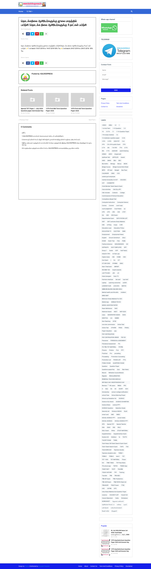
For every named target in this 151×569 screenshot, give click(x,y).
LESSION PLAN (106, 286)
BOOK (125, 164)
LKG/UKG (116, 286)
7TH (120, 147)
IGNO (121, 263)
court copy (119, 205)
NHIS (124, 315)
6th (108, 147)
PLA (117, 350)
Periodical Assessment (109, 344)
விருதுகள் (114, 511)
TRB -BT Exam (106, 479)
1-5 (124, 128)
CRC (113, 212)
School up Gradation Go (109, 398)
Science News (106, 405)
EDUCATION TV (106, 231)
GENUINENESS (119, 244)
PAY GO (123, 337)
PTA (124, 360)
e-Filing (109, 225)
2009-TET (116, 141)
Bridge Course (106, 167)
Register (104, 376)
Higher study (106, 257)
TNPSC (115, 466)
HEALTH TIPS (106, 254)
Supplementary (106, 434)
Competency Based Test (109, 199)
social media (121, 418)
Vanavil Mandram (107, 498)
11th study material (108, 135)
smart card (105, 414)
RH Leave (112, 385)
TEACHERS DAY (106, 450)
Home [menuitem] (21, 11)
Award (123, 157)
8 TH (126, 147)
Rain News (125, 369)
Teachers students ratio (109, 453)
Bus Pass (124, 170)
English (104, 237)
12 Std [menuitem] (28, 11)
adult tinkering (124, 151)
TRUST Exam (115, 485)
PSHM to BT (117, 360)
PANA (120, 328)
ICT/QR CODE (106, 263)
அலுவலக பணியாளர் (118, 501)
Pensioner (105, 340)
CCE (118, 173)
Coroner (111, 205)
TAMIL (115, 440)
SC (115, 389)
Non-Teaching (106, 321)
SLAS (125, 411)
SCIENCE (121, 398)
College (122, 192)
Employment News (117, 234)
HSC (124, 257)
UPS (115, 488)
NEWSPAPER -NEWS (114, 315)
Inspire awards (116, 270)
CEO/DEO (123, 180)
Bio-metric (105, 164)
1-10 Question (117, 128)
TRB (111, 475)
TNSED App (123, 466)
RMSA (119, 385)
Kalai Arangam (106, 276)
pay (115, 331)
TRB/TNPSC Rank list (120, 482)
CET (103, 183)
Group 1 (104, 250)
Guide (111, 250)
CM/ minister (106, 192)
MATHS (124, 286)
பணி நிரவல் (105, 508)
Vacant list (124, 495)
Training (121, 472)
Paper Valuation (107, 331)
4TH (103, 144)
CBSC (113, 173)
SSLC (119, 427)
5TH (124, 144)
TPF (115, 472)
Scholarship (105, 392)
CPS (108, 212)
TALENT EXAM (106, 440)
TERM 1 (121, 453)
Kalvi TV (116, 276)
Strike (113, 430)
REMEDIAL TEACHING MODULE (111, 379)
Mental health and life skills (110, 292)
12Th (103, 141)
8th (103, 151)
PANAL (127, 328)
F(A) (118, 241)
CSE (118, 212)
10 (103, 131)
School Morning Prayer (118, 395)
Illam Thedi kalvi (107, 266)
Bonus (119, 164)
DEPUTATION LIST (122, 218)
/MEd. (110, 125)
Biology (113, 164)
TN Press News (120, 463)
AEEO (110, 154)
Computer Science (122, 202)
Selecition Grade (120, 408)
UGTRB (109, 488)
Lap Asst (125, 279)
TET (123, 456)
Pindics (111, 350)
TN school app (106, 466)
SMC (112, 414)
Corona (104, 205)
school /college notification (120, 392)
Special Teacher (121, 424)
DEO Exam (114, 215)
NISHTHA (105, 318)
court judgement (107, 209)
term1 (118, 456)
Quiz (118, 369)
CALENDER (105, 173)
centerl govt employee (108, 176)
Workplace (124, 498)
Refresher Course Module (116, 373)
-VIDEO (104, 125)
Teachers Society (119, 450)
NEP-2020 (123, 311)
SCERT (121, 389)
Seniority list (105, 411)
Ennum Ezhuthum (114, 237)
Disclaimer (119, 106)
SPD (103, 424)
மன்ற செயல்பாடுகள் (116, 508)
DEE (107, 215)
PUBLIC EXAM (106, 363)
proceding (117, 353)
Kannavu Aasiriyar (107, 279)
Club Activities (106, 189)
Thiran (124, 459)
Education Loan (106, 228)
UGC (103, 488)
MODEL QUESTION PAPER (109, 305)
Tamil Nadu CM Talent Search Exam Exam (114, 443)
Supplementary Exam (120, 434)
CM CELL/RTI (117, 189)
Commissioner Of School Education (112, 196)
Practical (104, 353)
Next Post (92, 120)
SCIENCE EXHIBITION (122, 401)
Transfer (104, 475)
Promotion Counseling (118, 356)
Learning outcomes (114, 283)
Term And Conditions (122, 103)
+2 (115, 125)
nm (111, 318)
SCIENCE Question (107, 408)
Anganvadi (118, 154)
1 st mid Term (106, 128)
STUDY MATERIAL (122, 430)
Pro (111, 353)
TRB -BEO (117, 475)
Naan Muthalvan (107, 308)
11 (113, 131)
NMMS (117, 318)
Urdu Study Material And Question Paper (114, 491)
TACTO (125, 437)
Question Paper (114, 366)
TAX (127, 446)
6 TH (103, 147)
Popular (104, 526)
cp (124, 209)
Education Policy (119, 228)
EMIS (123, 231)
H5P (116, 250)
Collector (115, 192)
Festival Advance (107, 244)
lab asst (118, 279)
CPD (103, 212)
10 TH (108, 131)
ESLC (123, 237)
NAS (116, 308)
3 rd (123, 141)
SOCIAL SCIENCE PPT (108, 418)
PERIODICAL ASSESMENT (118, 340)
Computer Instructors (108, 202)
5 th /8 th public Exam (113, 144)
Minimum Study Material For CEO (112, 299)
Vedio (117, 498)
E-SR (121, 225)
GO (127, 244)
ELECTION (117, 231)
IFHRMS (115, 263)
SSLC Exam (105, 430)
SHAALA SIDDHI (116, 411)
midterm (123, 292)
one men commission (108, 324)
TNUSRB (120, 469)
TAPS (121, 446)
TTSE (122, 485)
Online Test (105, 328)
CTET (124, 212)
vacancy (104, 495)
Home (80, 566)
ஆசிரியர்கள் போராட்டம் (108, 504)
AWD (103, 160)
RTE (125, 385)
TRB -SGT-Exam (106, 482)
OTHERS (113, 328)
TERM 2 (104, 456)
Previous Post (24, 120)
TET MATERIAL (115, 459)
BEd (115, 160)
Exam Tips (111, 241)
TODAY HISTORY (107, 472)
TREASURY (105, 485)
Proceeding (105, 356)
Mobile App (105, 302)
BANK (109, 160)
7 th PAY (114, 147)
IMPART (116, 266)
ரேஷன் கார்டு (105, 511)
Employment (106, 234)
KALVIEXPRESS (46, 74)
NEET (115, 311)
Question (104, 366)
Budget (117, 170)
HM (113, 257)
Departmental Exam (108, 218)
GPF (125, 247)
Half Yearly (123, 250)
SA (111, 389)
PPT (122, 350)
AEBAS (104, 154)
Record (104, 373)
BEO (120, 160)
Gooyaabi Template (44, 566)
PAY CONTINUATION (108, 334)
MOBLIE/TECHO (116, 302)
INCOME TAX (106, 270)
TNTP (113, 469)
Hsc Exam (105, 260)
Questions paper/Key (108, 369)
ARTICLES (115, 157)
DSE (103, 225)
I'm (114, 260)
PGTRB (121, 347)
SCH (126, 389)
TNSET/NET (105, 469)
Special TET (110, 424)
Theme (27, 566)
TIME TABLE (110, 463)
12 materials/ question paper (110, 138)
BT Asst (110, 170)
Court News (117, 209)
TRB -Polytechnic (118, 479)
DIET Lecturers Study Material (116, 221)
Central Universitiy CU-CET (110, 180)
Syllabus (113, 437)
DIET (103, 221)
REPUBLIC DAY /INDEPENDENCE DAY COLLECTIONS (113, 383)
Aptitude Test (106, 157)
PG (119, 344)
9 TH (108, 151)
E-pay (115, 225)
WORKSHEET (106, 501)
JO (118, 273)
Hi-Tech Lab (116, 254)
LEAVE (125, 283)
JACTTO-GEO (106, 273)
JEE (113, 273)
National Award (106, 311)
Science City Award (107, 401)
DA (103, 215)
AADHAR (114, 151)
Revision (104, 385)
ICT (119, 260)
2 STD (109, 141)
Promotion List (106, 360)
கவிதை (119, 504)
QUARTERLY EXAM (118, 363)
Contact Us (104, 106)
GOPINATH (105, 247)
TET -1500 (105, 459)
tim (103, 463)
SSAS (108, 427)
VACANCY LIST (114, 495)
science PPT (116, 405)
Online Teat (121, 324)
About (86, 566)
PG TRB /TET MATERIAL (109, 347)
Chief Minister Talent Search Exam (112, 186)
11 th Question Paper (122, 131)
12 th (123, 138)
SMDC (118, 414)
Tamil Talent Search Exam (110, 446)
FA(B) (123, 241)
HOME (119, 257)
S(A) (106, 389)
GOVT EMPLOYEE (116, 247)
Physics (104, 350)
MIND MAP (105, 295)
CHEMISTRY (110, 183)
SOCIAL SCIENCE (107, 421)
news (103, 315)
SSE (114, 427)
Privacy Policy (105, 103)
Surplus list (105, 437)
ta (119, 437)
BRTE (103, 170)
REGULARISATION (114, 376)
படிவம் (125, 504)
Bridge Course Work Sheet (120, 167)
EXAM (104, 241)
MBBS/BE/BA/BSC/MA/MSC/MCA (112, 289)
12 (117, 135)
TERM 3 (111, 456)
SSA (103, 427)
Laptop (104, 283)
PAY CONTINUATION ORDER (110, 337)
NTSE (114, 321)
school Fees (105, 395)
